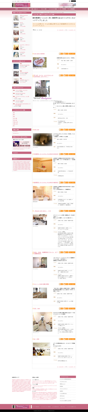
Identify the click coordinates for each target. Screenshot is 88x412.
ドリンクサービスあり (48, 395)
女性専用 (39, 390)
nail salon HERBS (39, 53)
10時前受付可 (50, 392)
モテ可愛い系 (49, 382)
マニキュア (34, 386)
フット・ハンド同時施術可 (38, 398)
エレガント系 (46, 383)
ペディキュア (40, 386)
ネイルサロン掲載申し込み (71, 406)
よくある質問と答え (63, 393)
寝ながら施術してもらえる (41, 397)
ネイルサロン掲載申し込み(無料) (65, 400)
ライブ (38, 380)
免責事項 (61, 391)
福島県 (26, 169)
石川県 (16, 163)
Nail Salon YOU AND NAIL (25, 65)
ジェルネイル (35, 385)
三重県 (16, 166)
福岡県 (25, 161)
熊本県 (22, 165)
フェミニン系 (41, 383)
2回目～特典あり (46, 393)
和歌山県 (15, 390)
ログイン (60, 7)
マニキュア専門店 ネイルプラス (21, 90)
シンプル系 (35, 383)
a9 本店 (36, 339)
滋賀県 (14, 161)
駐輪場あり (38, 388)
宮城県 (23, 166)
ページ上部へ (87, 370)
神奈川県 (20, 383)
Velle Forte (22, 30)
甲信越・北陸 (15, 122)
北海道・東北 (15, 123)
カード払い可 (39, 393)
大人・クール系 (43, 382)
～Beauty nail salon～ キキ (42, 211)
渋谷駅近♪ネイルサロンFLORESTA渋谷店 (46, 154)
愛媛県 (15, 170)
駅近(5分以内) (35, 392)
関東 (14, 112)
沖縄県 (18, 391)
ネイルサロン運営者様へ (35, 406)
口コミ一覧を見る (23, 67)
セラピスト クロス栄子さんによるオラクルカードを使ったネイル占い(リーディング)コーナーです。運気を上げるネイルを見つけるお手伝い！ (21, 148)
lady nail (36, 129)
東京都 (19, 162)
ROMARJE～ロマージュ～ (24, 79)
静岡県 (17, 382)
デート (52, 380)
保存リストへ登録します (66, 54)
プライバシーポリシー (64, 388)
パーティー (37, 382)
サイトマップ (62, 398)
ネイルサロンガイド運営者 (45, 406)
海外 (14, 125)
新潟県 (19, 166)
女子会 (33, 382)
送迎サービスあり (50, 399)
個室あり (34, 388)
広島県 (26, 166)
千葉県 (26, 165)
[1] (57, 30)
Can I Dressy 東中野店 (24, 72)
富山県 (28, 161)
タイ (22, 162)
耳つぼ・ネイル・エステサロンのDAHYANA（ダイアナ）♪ (43, 76)
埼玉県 (16, 164)
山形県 (16, 169)
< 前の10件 (61, 30)
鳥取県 (18, 161)
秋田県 (23, 167)
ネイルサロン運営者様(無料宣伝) (65, 379)
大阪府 (24, 384)
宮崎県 (22, 168)
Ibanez (21, 37)
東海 (14, 116)
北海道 (15, 162)
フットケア (54, 385)
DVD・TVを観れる (49, 388)
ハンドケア (50, 385)
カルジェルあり (43, 399)
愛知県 (20, 164)
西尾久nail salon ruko (24, 15)
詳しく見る (72, 54)
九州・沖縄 (15, 118)
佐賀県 (19, 163)
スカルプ (45, 385)
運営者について (62, 383)
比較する (61, 54)
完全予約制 (44, 394)
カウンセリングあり (39, 395)
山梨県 (20, 167)
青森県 (25, 163)
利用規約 (61, 386)
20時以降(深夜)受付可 (42, 392)
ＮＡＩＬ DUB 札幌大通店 (41, 284)
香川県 (23, 169)
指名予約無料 (52, 393)
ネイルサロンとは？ (63, 381)
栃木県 (16, 168)
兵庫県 (27, 385)
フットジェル (40, 385)
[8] (74, 30)
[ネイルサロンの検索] (22, 407)
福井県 (23, 164)
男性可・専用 (43, 390)
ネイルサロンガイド (44, 410)
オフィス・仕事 (43, 380)
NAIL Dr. (21, 22)
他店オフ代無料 (50, 394)
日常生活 (48, 380)
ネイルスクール (15, 133)
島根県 (22, 163)
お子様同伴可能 (38, 394)
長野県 (19, 168)
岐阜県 (21, 161)
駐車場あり (43, 388)
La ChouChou (22, 52)
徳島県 (26, 168)
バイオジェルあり (36, 399)
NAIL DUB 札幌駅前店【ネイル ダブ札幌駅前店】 (46, 253)
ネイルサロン (15, 131)
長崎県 (19, 165)
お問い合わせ (62, 395)
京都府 (25, 162)
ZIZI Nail (37, 308)
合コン (54, 380)
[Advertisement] (54, 41)
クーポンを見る (22, 26)
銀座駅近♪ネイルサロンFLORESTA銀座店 (46, 182)
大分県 (26, 167)
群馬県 (19, 169)
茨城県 (16, 167)
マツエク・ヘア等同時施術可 (50, 398)
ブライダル (34, 380)
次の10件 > (71, 30)
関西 (14, 114)
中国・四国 (15, 120)
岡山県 (26, 164)
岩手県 (16, 165)
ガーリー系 (52, 383)
